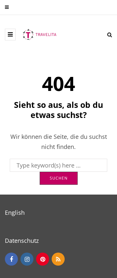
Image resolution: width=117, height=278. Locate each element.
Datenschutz (22, 240)
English (15, 212)
